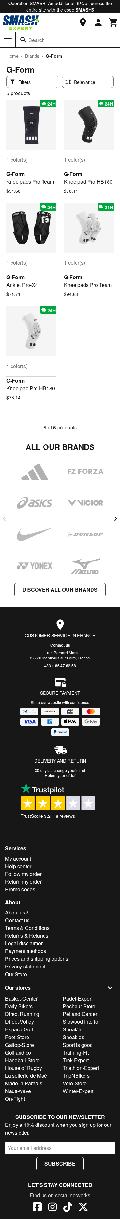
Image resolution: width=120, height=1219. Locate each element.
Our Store (16, 974)
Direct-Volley (19, 1021)
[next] (115, 518)
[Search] (23, 39)
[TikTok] (68, 1208)
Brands (32, 56)
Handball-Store (22, 1060)
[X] (83, 1208)
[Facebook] (37, 1208)
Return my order (23, 881)
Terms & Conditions (27, 928)
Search (36, 40)
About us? (16, 912)
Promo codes (20, 889)
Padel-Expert (77, 998)
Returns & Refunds (26, 935)
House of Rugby (23, 1068)
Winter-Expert (78, 1091)
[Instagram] (52, 1208)
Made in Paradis (23, 1083)
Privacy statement (25, 966)
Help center (18, 866)
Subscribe (60, 1163)
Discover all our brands (60, 589)
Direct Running (22, 1014)
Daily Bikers (19, 1006)
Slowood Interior (81, 1021)
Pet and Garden (81, 1014)
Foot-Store (17, 1037)
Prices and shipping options (36, 958)
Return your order (60, 775)
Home (12, 56)
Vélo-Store (75, 1083)
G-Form (15, 174)
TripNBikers (76, 1075)
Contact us (60, 645)
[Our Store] (83, 22)
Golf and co (18, 1052)
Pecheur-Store (79, 1006)
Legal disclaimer (24, 943)
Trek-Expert (76, 1060)
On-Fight (15, 1098)
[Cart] (113, 22)
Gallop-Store (19, 1044)
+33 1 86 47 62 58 (60, 665)
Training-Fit (76, 1052)
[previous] (4, 518)
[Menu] (7, 40)
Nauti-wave (18, 1091)
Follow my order (23, 874)
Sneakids (73, 1037)
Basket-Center (21, 998)
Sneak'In (73, 1029)
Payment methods (25, 951)
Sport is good (78, 1044)
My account (18, 858)
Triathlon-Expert (81, 1068)
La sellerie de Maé (26, 1075)
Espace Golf (19, 1029)
